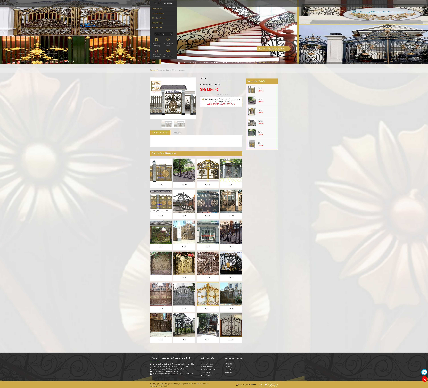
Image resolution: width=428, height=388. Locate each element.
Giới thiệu (189, 63)
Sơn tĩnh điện (157, 28)
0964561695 (213, 104)
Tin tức (225, 63)
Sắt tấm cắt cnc (158, 18)
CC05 (231, 185)
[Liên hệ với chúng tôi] (424, 379)
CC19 (184, 309)
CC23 (184, 340)
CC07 (184, 216)
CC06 (160, 216)
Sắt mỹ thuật (157, 9)
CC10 (161, 247)
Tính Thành (163, 386)
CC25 (231, 340)
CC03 (207, 185)
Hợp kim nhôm (158, 13)
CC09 (231, 216)
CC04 (260, 121)
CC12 (208, 247)
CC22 (161, 340)
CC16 (208, 278)
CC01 (161, 185)
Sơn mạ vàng (157, 23)
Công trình (202, 63)
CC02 (184, 185)
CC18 (161, 309)
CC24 (207, 340)
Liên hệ (247, 63)
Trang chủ (179, 63)
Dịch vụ (215, 63)
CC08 (207, 216)
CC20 (207, 309)
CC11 (184, 247)
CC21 (231, 309)
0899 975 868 (228, 104)
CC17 (231, 278)
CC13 (231, 247)
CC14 (161, 278)
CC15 (184, 278)
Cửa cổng (176, 70)
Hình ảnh (236, 63)
